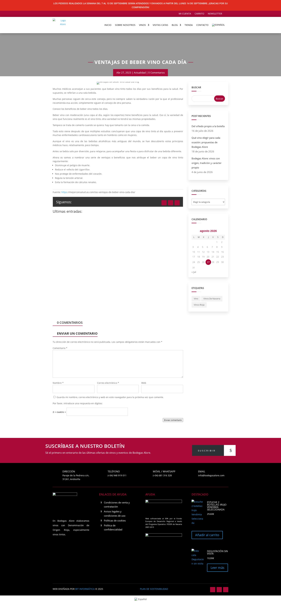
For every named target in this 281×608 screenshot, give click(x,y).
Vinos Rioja (199, 304)
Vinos (142, 25)
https (64, 192)
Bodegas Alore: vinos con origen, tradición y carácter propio (206, 163)
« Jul (194, 272)
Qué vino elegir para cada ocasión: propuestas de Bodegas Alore (103, 275)
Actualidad (140, 72)
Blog (175, 25)
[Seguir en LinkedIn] (177, 202)
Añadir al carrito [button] (207, 535)
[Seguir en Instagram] (170, 202)
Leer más (217, 567)
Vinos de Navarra (211, 298)
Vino (196, 298)
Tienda (189, 25)
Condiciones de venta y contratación (117, 504)
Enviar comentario (173, 420)
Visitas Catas (160, 25)
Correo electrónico (108, 382)
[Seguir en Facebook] (164, 202)
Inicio (107, 25)
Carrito (199, 14)
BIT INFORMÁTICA (85, 588)
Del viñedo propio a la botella (78, 227)
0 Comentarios (156, 72)
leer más (66, 248)
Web (143, 382)
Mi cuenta (185, 14)
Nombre (58, 382)
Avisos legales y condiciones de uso (114, 513)
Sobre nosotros (125, 25)
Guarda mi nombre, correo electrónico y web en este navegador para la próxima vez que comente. (110, 397)
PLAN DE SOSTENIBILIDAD (154, 588)
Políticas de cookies (115, 520)
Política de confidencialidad (113, 527)
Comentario (60, 348)
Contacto (202, 25)
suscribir (207, 450)
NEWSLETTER (215, 14)
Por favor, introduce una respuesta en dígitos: (78, 403)
